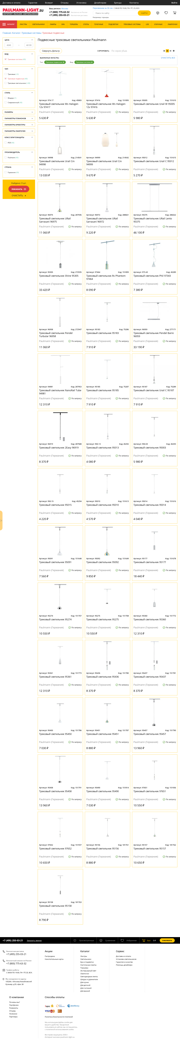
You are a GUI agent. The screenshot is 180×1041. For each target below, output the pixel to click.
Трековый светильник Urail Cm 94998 (57, 163)
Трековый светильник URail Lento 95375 (152, 220)
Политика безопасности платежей (59, 1017)
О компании (16, 997)
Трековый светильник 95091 (55, 562)
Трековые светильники (19, 83)
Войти (174, 2)
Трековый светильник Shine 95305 (58, 275)
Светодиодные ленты (89, 976)
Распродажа (50, 956)
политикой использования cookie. (60, 1029)
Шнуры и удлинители (89, 979)
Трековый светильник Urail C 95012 (153, 161)
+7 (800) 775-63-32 (68, 12)
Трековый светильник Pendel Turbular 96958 (56, 334)
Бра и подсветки (87, 962)
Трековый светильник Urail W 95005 (154, 103)
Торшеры (84, 968)
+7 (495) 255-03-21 (68, 15)
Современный (15, 102)
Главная (7, 32)
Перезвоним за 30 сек (103, 8)
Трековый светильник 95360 (149, 619)
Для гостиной (85, 988)
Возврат (49, 2)
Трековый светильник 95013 (102, 447)
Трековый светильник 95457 (149, 734)
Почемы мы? (14, 1002)
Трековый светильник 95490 (102, 791)
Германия (13, 172)
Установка (81, 2)
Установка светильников (126, 959)
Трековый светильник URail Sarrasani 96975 (55, 220)
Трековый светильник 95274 (55, 619)
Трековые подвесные (54, 62)
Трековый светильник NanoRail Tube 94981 (60, 392)
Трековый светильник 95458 (55, 791)
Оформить (167, 940)
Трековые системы (31, 32)
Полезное (13, 1014)
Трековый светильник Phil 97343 (152, 275)
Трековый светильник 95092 (102, 562)
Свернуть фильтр (51, 50)
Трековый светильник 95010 (102, 504)
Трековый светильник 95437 (149, 676)
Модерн (12, 98)
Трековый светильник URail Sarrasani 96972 (102, 220)
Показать (17, 189)
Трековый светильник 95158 (55, 905)
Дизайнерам (100, 2)
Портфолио (14, 1005)
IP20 (11, 143)
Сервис (120, 951)
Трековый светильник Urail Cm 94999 (104, 163)
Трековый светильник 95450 (55, 734)
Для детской (85, 985)
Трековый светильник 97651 (149, 791)
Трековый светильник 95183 (102, 333)
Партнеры (13, 1016)
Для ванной (85, 991)
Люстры (83, 956)
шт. (149, 940)
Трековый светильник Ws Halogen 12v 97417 (58, 105)
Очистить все (168, 58)
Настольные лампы (88, 965)
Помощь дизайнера (124, 965)
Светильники (85, 959)
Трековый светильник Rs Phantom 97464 (106, 277)
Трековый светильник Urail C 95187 (153, 390)
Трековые (13, 74)
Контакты (134, 2)
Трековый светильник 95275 (102, 619)
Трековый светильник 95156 (102, 848)
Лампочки (84, 973)
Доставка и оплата (11, 2)
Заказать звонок (34, 940)
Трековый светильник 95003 (149, 447)
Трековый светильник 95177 (149, 562)
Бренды (118, 2)
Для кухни (84, 982)
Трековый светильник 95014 (149, 504)
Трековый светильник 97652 (55, 848)
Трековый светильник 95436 (102, 676)
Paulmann (13, 157)
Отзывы (65, 2)
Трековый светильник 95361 (55, 676)
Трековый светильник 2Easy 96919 (59, 447)
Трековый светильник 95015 (55, 504)
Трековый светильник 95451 (102, 734)
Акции (48, 951)
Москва (64, 9)
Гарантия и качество (124, 962)
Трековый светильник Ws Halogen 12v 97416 (105, 105)
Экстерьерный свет (88, 971)
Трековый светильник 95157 (149, 848)
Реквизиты (13, 1008)
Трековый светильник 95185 (102, 390)
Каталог (10, 24)
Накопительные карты (54, 959)
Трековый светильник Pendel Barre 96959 (153, 334)
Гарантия (32, 2)
